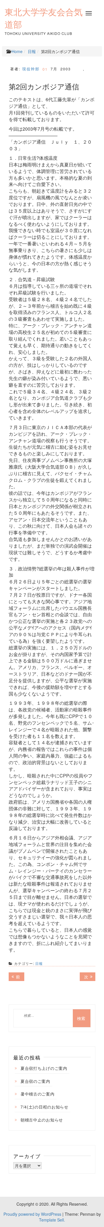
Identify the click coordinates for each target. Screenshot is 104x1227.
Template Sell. (52, 1220)
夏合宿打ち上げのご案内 (44, 1068)
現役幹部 (31, 69)
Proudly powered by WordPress (32, 1214)
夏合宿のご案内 (35, 1081)
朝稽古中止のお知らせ (42, 1120)
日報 (32, 51)
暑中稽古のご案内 (38, 1094)
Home (17, 51)
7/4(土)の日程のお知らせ (44, 1107)
